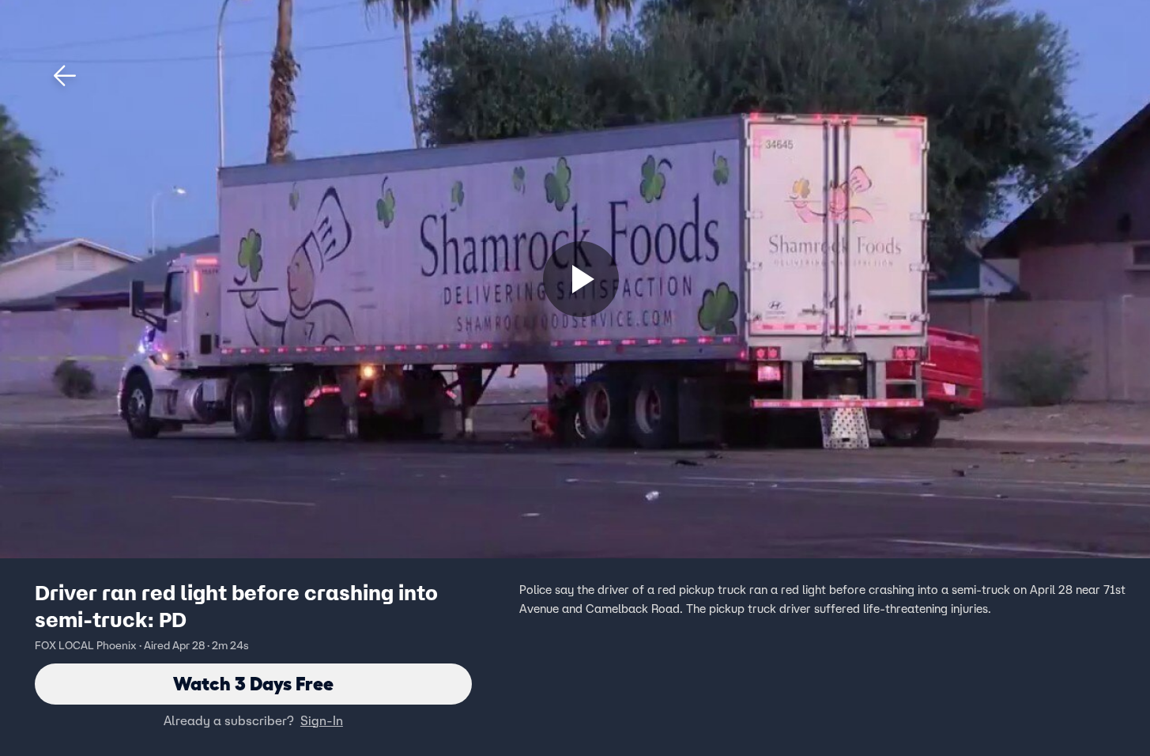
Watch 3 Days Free (253, 683)
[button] (64, 76)
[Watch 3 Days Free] (581, 279)
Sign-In (321, 720)
